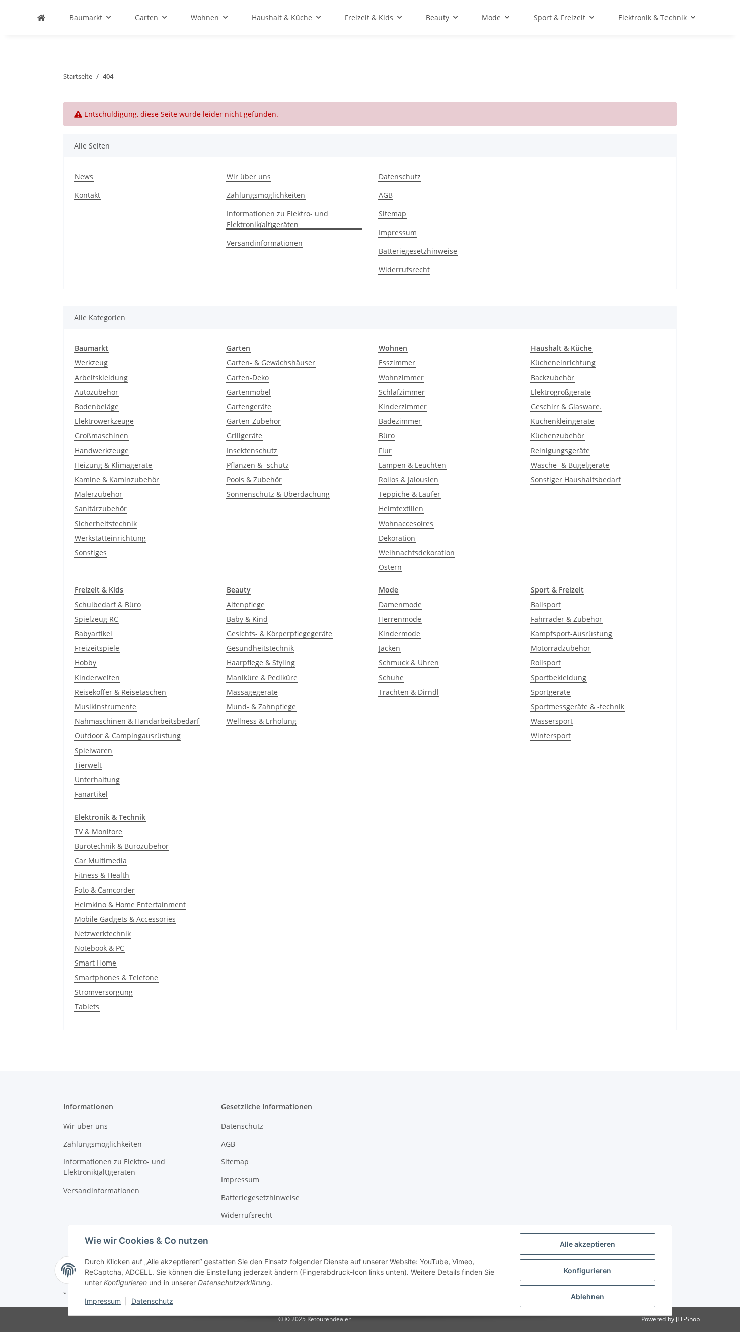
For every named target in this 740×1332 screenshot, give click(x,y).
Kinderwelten (97, 677)
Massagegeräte (252, 692)
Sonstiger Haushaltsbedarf (576, 479)
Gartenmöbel (249, 392)
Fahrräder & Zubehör (566, 619)
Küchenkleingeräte (562, 421)
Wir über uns (249, 176)
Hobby (85, 663)
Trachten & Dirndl (409, 692)
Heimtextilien (401, 508)
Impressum (103, 1301)
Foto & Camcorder (105, 890)
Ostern (390, 567)
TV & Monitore (98, 831)
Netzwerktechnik (103, 933)
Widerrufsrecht (404, 269)
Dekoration (397, 538)
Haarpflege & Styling (261, 663)
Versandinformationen (265, 243)
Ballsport (546, 604)
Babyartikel (93, 633)
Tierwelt (88, 765)
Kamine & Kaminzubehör (117, 479)
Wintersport (551, 736)
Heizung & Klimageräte (113, 465)
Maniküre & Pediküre (262, 677)
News (84, 176)
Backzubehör (552, 377)
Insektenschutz (252, 450)
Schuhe (391, 677)
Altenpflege (246, 604)
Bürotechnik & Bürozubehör (122, 846)
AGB (386, 195)
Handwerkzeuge (102, 450)
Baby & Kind (247, 619)
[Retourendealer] (41, 17)
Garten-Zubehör (254, 421)
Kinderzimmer (403, 406)
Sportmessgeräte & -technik (577, 706)
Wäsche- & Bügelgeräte (570, 465)
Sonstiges (91, 552)
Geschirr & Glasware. (566, 406)
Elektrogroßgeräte (561, 392)
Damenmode (400, 604)
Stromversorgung (104, 992)
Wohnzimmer (401, 377)
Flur (385, 450)
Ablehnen (587, 1296)
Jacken (389, 648)
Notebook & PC (99, 948)
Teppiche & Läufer (409, 494)
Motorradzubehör (560, 648)
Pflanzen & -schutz (258, 465)
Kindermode (399, 633)
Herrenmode (400, 619)
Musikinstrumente (105, 706)
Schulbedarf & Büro (108, 604)
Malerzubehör (98, 494)
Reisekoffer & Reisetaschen (120, 692)
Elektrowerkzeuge (104, 421)
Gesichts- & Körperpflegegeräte (279, 633)
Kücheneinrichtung (563, 362)
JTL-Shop (688, 1319)
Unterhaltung (97, 779)
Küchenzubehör (557, 435)
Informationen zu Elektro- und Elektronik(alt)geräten (277, 219)
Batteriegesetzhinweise (418, 251)
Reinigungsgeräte (560, 450)
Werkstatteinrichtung (110, 538)
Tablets (87, 1006)
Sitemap (392, 213)
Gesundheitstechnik (260, 648)
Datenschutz (152, 1301)
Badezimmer (400, 421)
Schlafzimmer (402, 392)
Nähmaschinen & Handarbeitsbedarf (137, 721)
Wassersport (552, 721)
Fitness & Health (102, 875)
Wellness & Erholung (262, 721)
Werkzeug (91, 362)
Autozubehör (96, 392)
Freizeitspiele (97, 648)
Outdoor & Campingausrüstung (128, 736)
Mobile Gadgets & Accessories (125, 919)
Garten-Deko (248, 377)
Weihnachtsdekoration (417, 552)
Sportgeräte (550, 692)
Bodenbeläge (97, 406)
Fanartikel (91, 794)
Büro (387, 435)
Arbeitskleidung (101, 377)
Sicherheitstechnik (106, 523)
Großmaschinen (101, 435)
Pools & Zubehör (254, 479)
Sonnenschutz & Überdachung (278, 494)
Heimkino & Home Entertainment (130, 904)
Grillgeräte (244, 435)
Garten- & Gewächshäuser (271, 362)
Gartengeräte (249, 406)
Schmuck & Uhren (409, 663)
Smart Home (95, 963)
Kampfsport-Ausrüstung (571, 633)
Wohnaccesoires (406, 523)
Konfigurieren (587, 1270)
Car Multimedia (101, 860)
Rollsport (546, 663)
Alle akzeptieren (587, 1244)
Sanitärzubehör (101, 508)
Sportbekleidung (558, 677)
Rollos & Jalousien (408, 479)
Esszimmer (397, 362)
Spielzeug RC (96, 619)
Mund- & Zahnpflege (261, 706)
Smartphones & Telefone (116, 977)
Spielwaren (93, 750)
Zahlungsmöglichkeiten (266, 195)
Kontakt (87, 195)
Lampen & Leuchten (412, 465)
